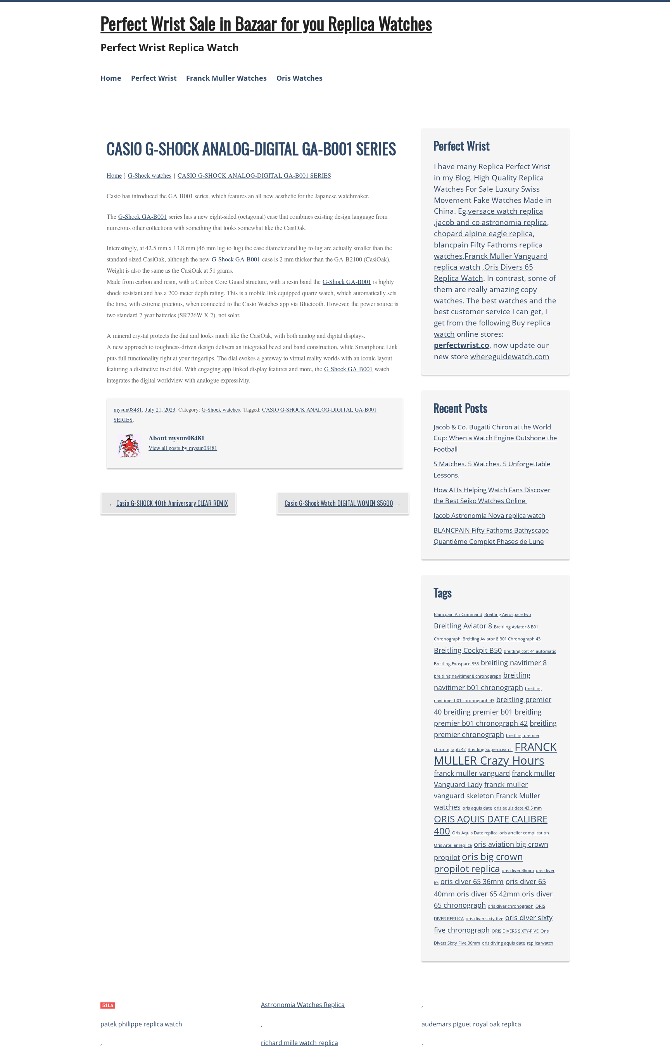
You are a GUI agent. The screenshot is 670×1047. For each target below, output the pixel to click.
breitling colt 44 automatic (530, 651)
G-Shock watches (149, 175)
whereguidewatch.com (509, 356)
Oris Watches (299, 78)
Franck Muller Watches (226, 78)
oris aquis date (477, 808)
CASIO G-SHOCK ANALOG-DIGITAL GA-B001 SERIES (254, 175)
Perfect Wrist (154, 78)
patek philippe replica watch (141, 1024)
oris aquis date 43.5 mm (518, 808)
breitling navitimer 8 (514, 662)
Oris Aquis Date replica (474, 833)
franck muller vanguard (472, 773)
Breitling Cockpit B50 (468, 650)
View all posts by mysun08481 (183, 448)
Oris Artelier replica (453, 845)
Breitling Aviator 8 (463, 625)
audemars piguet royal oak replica (471, 1024)
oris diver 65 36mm (472, 881)
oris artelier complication (524, 833)
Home (110, 78)
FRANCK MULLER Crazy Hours (495, 753)
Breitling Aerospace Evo (507, 614)
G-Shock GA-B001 (142, 216)
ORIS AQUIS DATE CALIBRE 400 (490, 824)
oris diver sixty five (484, 918)
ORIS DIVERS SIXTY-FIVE (515, 931)
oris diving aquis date (503, 943)
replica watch (540, 943)
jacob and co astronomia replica (491, 222)
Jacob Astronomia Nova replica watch (489, 515)
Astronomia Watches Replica (303, 1005)
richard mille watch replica (299, 1043)
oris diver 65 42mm (488, 893)
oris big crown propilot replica (478, 862)
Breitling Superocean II (490, 749)
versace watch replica (505, 211)
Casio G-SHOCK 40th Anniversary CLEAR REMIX (172, 503)
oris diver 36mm (518, 870)
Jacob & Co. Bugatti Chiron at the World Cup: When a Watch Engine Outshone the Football (495, 438)
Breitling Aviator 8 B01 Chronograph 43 (501, 639)
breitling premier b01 (478, 711)
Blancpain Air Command (458, 614)
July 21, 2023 (160, 409)
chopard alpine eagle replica (483, 233)
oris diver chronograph (511, 906)
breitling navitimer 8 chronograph (467, 676)
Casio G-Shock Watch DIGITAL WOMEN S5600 (339, 503)
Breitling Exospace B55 (456, 663)
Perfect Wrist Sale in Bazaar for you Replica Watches (266, 23)
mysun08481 (128, 409)
